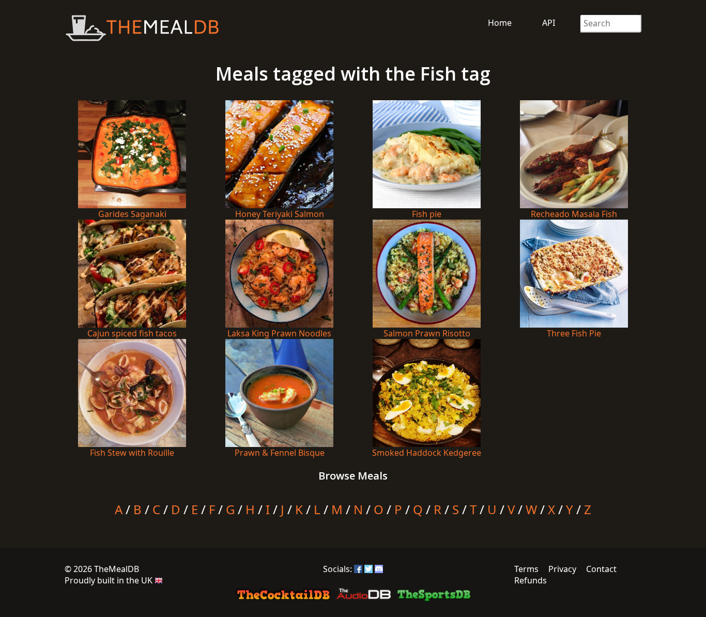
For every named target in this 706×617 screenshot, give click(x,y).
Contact (601, 569)
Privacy (562, 569)
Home (500, 22)
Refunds (530, 580)
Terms (526, 569)
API (548, 22)
